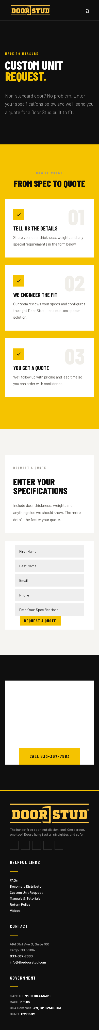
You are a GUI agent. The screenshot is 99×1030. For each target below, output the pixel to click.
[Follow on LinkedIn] (59, 845)
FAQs (14, 880)
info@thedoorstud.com (28, 962)
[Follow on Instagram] (36, 845)
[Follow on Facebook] (14, 845)
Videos (15, 910)
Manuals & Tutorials (25, 898)
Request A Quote (40, 620)
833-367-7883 (21, 956)
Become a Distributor (26, 886)
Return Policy (20, 904)
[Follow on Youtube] (47, 845)
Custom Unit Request (26, 892)
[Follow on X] (25, 845)
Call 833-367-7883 (49, 756)
